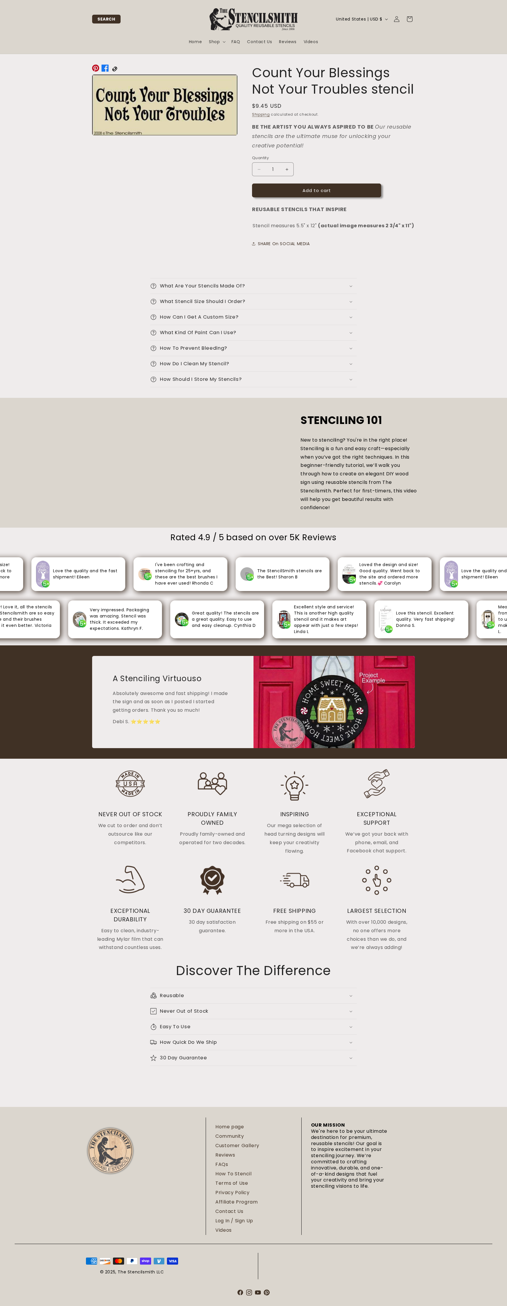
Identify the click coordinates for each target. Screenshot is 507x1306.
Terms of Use (231, 1183)
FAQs (221, 1164)
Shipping (261, 114)
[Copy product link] (114, 70)
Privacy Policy (232, 1192)
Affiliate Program (236, 1202)
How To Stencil (233, 1173)
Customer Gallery (237, 1145)
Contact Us (229, 1211)
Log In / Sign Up (234, 1220)
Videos (223, 1230)
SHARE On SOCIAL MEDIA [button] (284, 244)
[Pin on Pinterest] (95, 70)
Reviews (225, 1155)
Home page (229, 1126)
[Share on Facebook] (105, 70)
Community (229, 1136)
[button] (106, 19)
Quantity (260, 158)
